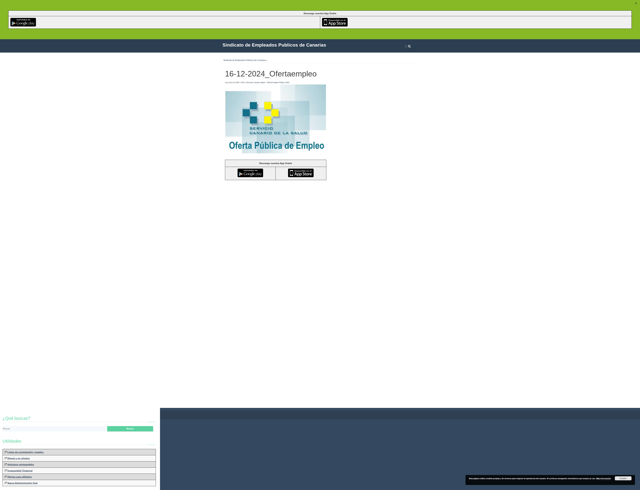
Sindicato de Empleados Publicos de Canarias (244, 60)
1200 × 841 (239, 82)
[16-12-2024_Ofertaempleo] (275, 153)
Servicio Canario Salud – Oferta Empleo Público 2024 (267, 82)
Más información (603, 478)
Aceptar (623, 478)
